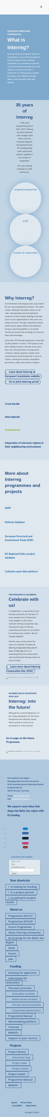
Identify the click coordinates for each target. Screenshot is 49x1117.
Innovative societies (23, 993)
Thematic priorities (20, 988)
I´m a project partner (21, 892)
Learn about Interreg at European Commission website (22, 374)
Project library (17, 1052)
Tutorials (13, 1027)
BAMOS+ (13, 1032)
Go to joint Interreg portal (24, 382)
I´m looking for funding (22, 886)
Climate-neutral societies (26, 1005)
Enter (14, 873)
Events (12, 953)
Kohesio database (15, 522)
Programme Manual (20, 1016)
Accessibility (17, 1106)
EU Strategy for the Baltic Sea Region (25, 940)
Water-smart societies (25, 999)
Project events (20, 1068)
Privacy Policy (26, 1103)
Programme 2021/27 (20, 916)
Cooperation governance (26, 1010)
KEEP (8, 508)
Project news (19, 1063)
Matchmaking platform (22, 1021)
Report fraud (31, 1106)
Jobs (10, 959)
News (11, 948)
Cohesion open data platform (21, 571)
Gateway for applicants (22, 972)
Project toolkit (17, 1074)
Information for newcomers (16, 980)
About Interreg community (24, 932)
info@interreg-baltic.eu (21, 799)
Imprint (14, 1103)
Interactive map (21, 1057)
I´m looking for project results (21, 900)
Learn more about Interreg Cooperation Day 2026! (23, 668)
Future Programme (20, 927)
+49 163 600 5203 (21, 796)
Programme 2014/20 (20, 921)
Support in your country (22, 1038)
